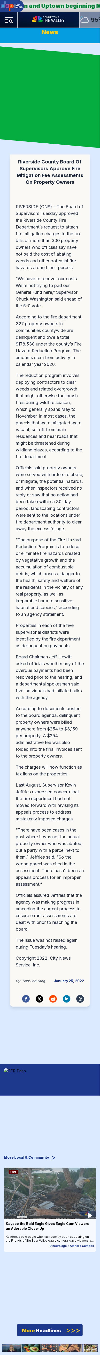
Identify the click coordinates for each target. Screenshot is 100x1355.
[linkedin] (66, 999)
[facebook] (26, 999)
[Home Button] (49, 20)
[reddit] (53, 999)
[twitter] (39, 999)
